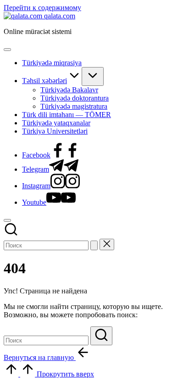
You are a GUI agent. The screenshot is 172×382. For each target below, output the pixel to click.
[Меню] (7, 49)
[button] (94, 245)
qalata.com (59, 16)
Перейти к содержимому (42, 7)
